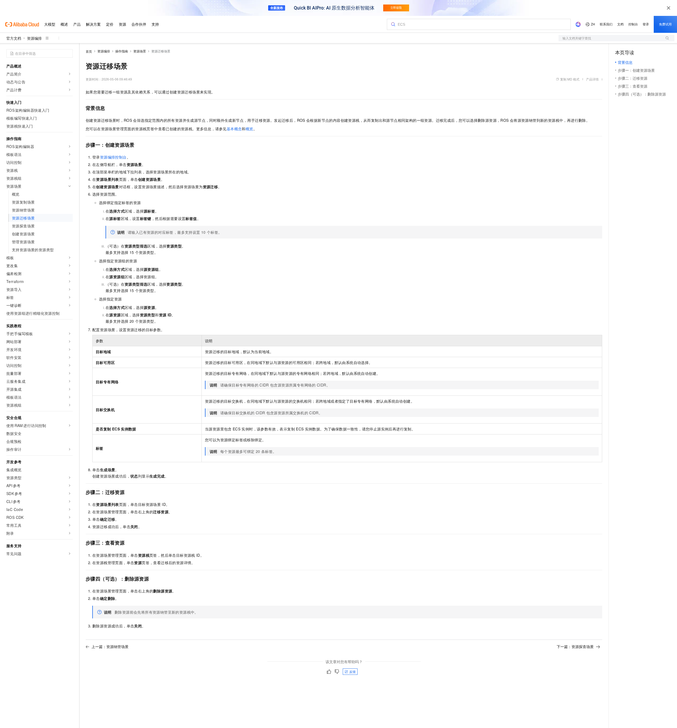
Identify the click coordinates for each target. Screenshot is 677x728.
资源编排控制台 (113, 157)
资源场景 (139, 51)
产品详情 (592, 79)
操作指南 (121, 51)
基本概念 (234, 128)
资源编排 (34, 38)
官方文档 (13, 38)
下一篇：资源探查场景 (575, 646)
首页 (89, 51)
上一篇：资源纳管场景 (110, 646)
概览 (249, 128)
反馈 (352, 671)
